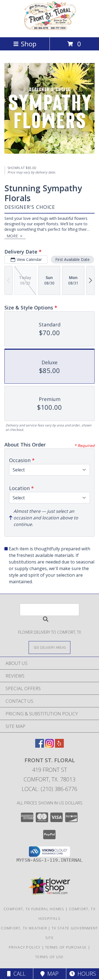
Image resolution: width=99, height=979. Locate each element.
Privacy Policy (24, 947)
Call (18, 973)
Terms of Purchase (66, 947)
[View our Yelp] (59, 746)
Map (52, 973)
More (12, 235)
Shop (28, 43)
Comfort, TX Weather (24, 928)
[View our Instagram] (49, 746)
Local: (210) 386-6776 (49, 789)
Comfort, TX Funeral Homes (34, 908)
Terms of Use (49, 956)
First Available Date (72, 259)
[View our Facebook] (39, 746)
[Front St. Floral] (49, 29)
